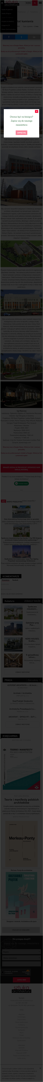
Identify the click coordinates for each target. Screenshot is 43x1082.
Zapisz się (21, 132)
